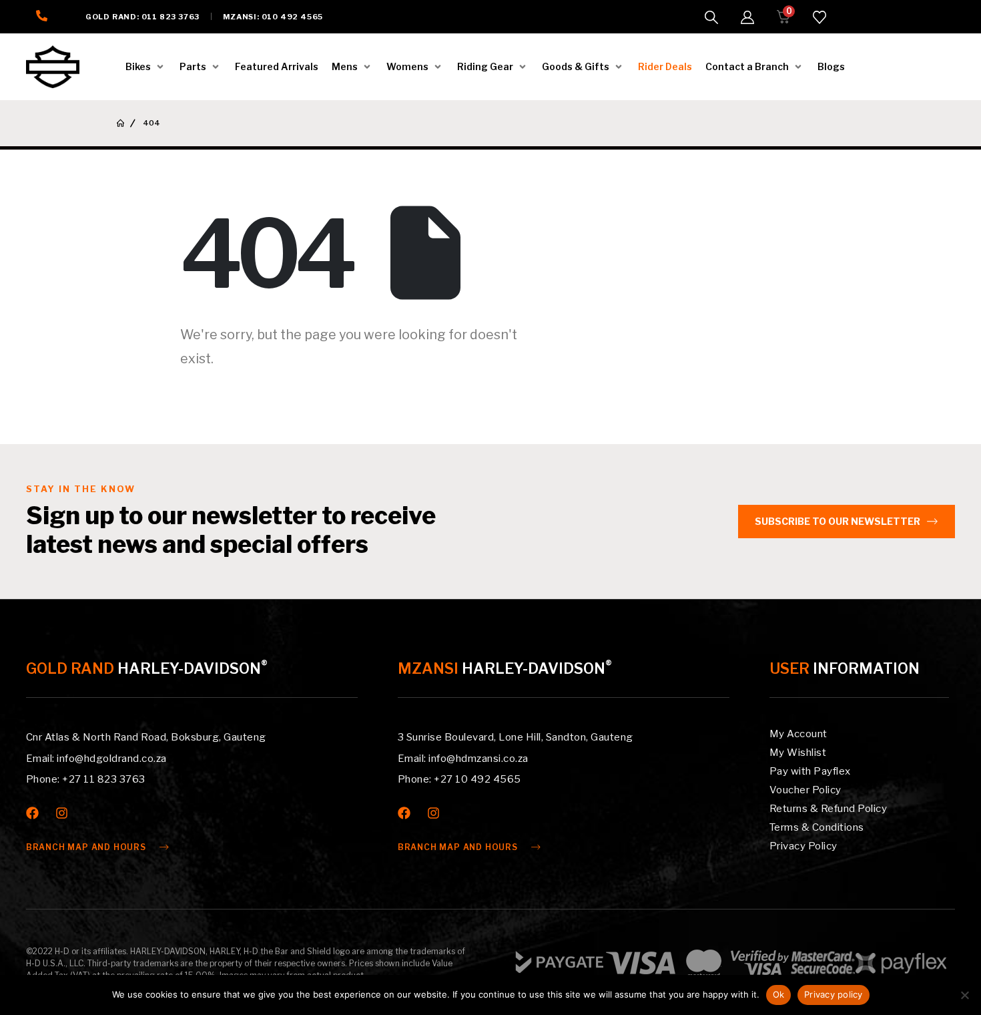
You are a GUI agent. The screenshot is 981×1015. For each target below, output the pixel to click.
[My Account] (747, 17)
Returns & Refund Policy (828, 809)
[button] (711, 17)
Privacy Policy (803, 846)
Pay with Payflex (810, 771)
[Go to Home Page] (120, 123)
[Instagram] (61, 813)
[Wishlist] (819, 17)
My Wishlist (798, 753)
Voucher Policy (805, 790)
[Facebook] (32, 813)
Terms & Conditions (816, 827)
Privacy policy (833, 994)
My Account (798, 734)
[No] (964, 995)
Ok (779, 994)
